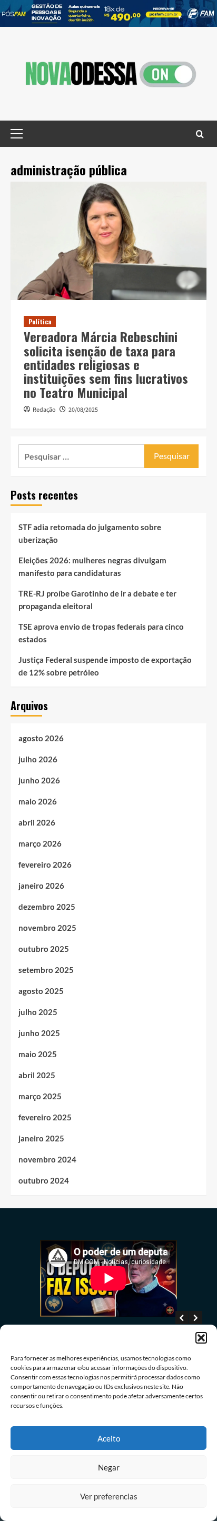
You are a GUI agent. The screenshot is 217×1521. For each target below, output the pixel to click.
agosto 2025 (41, 991)
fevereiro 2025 (45, 1117)
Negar (109, 1467)
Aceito (108, 1438)
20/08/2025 (83, 409)
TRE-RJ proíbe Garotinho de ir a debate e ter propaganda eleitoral (97, 600)
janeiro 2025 (41, 1138)
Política (39, 321)
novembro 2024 (47, 1159)
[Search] (199, 133)
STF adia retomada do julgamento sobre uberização (89, 533)
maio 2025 (37, 1054)
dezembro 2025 (46, 906)
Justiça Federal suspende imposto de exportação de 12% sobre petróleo (105, 666)
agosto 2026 (41, 738)
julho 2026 (37, 759)
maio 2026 (37, 801)
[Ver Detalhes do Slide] (108, 13)
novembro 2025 (47, 927)
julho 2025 (37, 1012)
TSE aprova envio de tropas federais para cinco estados (101, 633)
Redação (44, 409)
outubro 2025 (43, 948)
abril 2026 (36, 822)
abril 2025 (36, 1075)
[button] (201, 1338)
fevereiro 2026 (45, 864)
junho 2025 (39, 1033)
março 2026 (40, 843)
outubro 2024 (43, 1180)
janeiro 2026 (41, 885)
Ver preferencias (108, 1496)
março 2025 (40, 1096)
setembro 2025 (46, 970)
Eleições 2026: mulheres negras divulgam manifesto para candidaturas (92, 566)
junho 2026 (39, 780)
